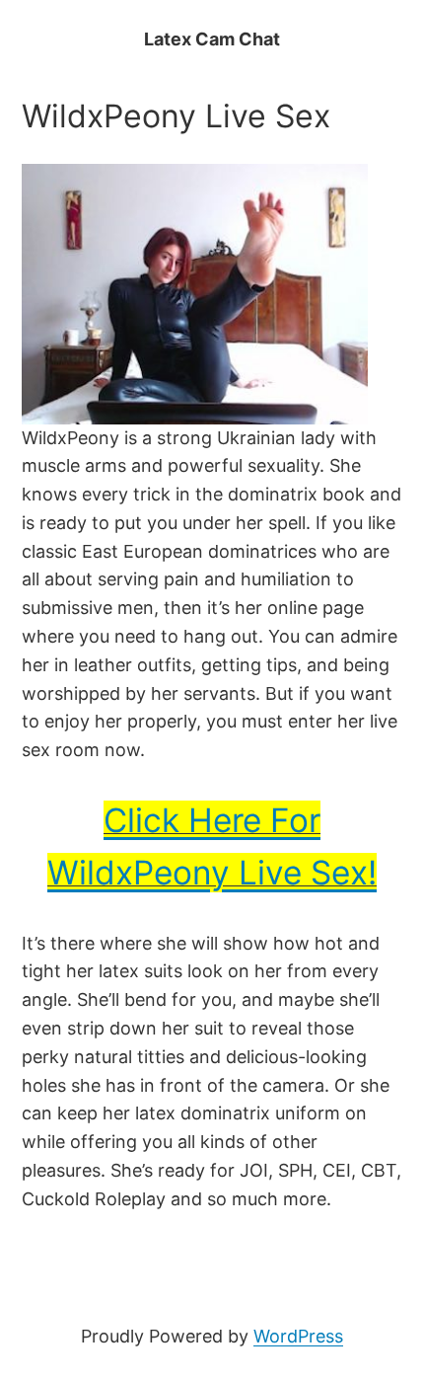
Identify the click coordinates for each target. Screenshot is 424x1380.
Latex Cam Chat (212, 39)
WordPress (298, 1336)
